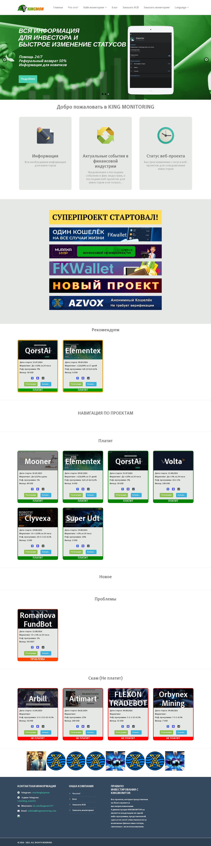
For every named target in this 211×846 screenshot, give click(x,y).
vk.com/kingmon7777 (43, 806)
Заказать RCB (130, 7)
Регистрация (31, 384)
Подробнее (28, 79)
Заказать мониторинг (157, 7)
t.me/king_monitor (26, 801)
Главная (58, 7)
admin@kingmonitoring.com (42, 811)
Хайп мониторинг (94, 7)
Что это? (73, 7)
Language (181, 7)
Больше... (46, 384)
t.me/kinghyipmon (41, 793)
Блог (115, 7)
